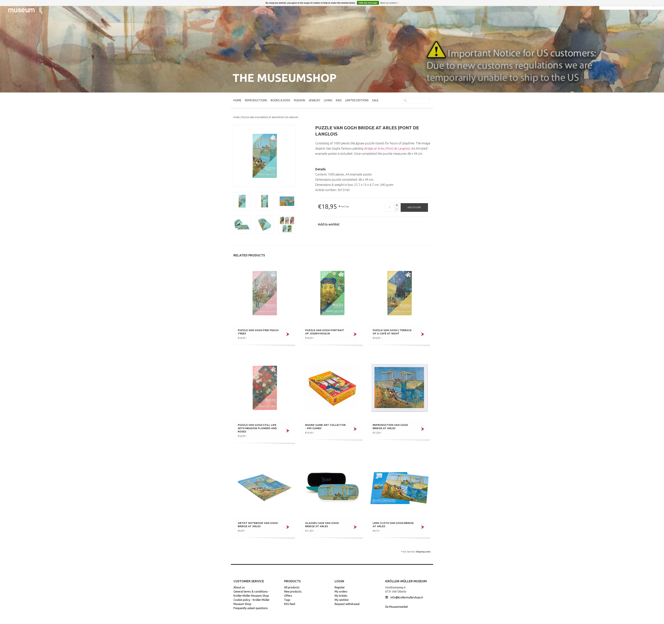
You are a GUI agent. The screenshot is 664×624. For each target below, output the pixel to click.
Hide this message (368, 3)
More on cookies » (389, 3)
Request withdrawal (347, 603)
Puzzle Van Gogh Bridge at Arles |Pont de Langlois (270, 117)
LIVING (328, 100)
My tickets (341, 595)
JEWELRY (314, 100)
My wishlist (342, 599)
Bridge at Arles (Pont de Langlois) (387, 148)
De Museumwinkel (396, 606)
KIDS (339, 100)
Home (237, 100)
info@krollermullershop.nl (406, 597)
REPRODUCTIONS (256, 100)
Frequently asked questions (250, 608)
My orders (341, 591)
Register (340, 587)
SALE (375, 100)
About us (239, 587)
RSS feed (289, 603)
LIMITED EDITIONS (357, 100)
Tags (287, 599)
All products (291, 587)
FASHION (299, 100)
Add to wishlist (328, 224)
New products (293, 591)
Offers (288, 595)
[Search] (403, 101)
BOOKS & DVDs (280, 100)
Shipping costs (423, 551)
